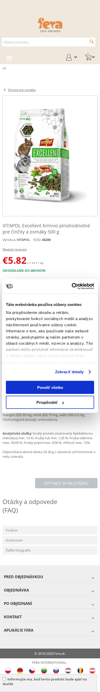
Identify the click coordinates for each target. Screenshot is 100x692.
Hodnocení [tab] (14, 540)
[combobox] (48, 42)
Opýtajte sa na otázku (66, 483)
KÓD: (37, 239)
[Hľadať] (91, 41)
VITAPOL (23, 240)
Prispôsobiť (47, 402)
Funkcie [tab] (11, 530)
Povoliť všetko (50, 387)
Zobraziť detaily (69, 372)
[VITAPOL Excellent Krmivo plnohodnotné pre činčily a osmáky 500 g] (50, 156)
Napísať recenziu (15, 249)
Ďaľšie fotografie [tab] (18, 550)
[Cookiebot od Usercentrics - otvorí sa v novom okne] (72, 286)
